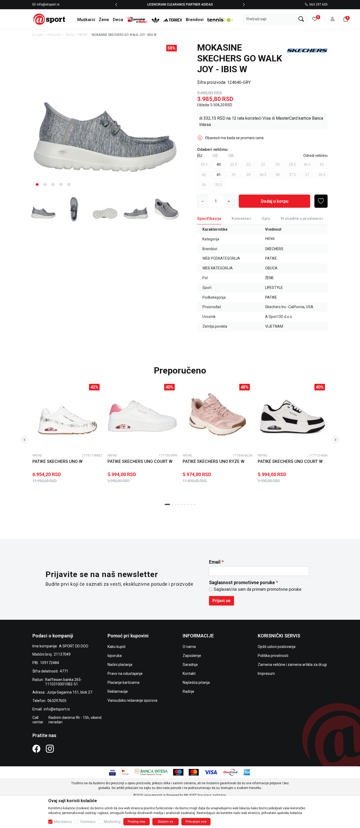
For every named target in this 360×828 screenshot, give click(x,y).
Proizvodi (54, 35)
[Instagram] (50, 748)
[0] (314, 19)
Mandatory (63, 822)
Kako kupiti (116, 647)
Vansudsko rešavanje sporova (132, 700)
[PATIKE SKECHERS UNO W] (67, 416)
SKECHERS (274, 249)
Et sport (37, 35)
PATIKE (83, 35)
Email (215, 562)
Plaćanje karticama (123, 682)
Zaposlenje (192, 655)
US (215, 155)
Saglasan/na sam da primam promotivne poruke (257, 589)
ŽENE (269, 278)
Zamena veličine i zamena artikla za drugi (292, 664)
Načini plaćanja (120, 664)
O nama (189, 647)
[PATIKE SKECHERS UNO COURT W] (142, 416)
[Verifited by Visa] (112, 771)
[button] (332, 19)
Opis (266, 218)
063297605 (56, 701)
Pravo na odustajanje (125, 673)
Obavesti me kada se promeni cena (234, 138)
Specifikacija (209, 218)
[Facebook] (36, 748)
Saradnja (190, 664)
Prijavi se (221, 600)
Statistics (88, 822)
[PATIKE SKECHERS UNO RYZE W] (217, 416)
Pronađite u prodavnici (302, 218)
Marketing (112, 822)
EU (199, 155)
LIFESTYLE (274, 287)
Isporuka (115, 655)
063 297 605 (318, 5)
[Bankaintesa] (151, 771)
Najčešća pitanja (196, 682)
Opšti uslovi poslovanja (276, 647)
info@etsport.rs (48, 5)
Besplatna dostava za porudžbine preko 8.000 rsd (180, 4)
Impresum (266, 673)
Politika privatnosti (273, 655)
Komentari (241, 218)
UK (231, 155)
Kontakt (189, 673)
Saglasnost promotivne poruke (242, 582)
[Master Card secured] (125, 771)
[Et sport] (49, 18)
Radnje (188, 691)
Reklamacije (118, 691)
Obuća (69, 35)
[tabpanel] (105, 116)
